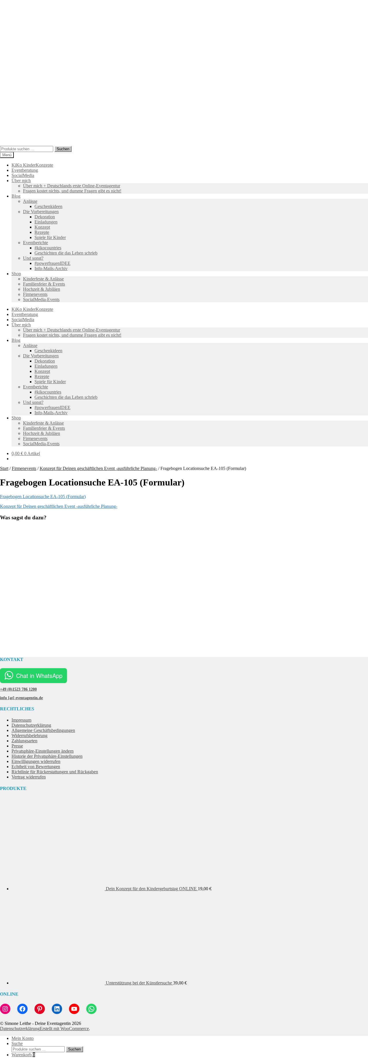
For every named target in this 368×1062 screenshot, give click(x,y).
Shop (16, 273)
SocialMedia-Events (41, 299)
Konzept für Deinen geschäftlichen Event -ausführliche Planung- (98, 468)
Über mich (21, 180)
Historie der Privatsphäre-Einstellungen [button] (47, 756)
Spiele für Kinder (50, 237)
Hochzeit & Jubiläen (41, 289)
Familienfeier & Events (44, 284)
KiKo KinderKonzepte (32, 165)
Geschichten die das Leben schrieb (65, 252)
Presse (17, 745)
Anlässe (30, 201)
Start (4, 468)
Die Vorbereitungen (41, 211)
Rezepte (41, 232)
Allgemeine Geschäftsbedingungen (43, 730)
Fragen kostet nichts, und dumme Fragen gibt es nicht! (72, 190)
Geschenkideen (48, 206)
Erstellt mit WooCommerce (64, 1028)
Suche (17, 1043)
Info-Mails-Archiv (51, 268)
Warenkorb (23, 1054)
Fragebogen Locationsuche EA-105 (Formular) (43, 496)
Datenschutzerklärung (31, 725)
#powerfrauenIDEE (52, 263)
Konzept (42, 227)
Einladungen (45, 221)
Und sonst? (33, 258)
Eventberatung (25, 170)
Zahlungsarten (24, 740)
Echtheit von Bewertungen (36, 766)
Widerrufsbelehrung (29, 735)
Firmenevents (35, 294)
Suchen (63, 149)
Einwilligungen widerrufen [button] (36, 761)
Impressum (21, 720)
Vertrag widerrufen (29, 776)
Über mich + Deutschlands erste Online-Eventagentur (71, 185)
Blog (16, 196)
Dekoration (44, 216)
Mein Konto (23, 1038)
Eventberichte (35, 242)
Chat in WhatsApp (39, 675)
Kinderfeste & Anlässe (43, 278)
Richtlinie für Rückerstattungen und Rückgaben (55, 771)
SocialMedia (23, 175)
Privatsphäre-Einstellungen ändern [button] (43, 751)
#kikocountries (47, 247)
